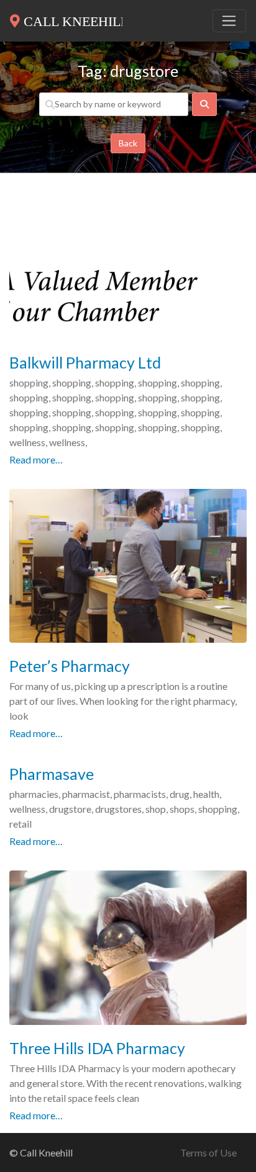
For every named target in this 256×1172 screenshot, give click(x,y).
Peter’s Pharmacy (69, 665)
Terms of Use (208, 1152)
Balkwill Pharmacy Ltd (85, 362)
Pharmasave (51, 773)
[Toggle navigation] (229, 21)
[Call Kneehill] (66, 18)
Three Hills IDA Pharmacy (97, 1048)
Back (128, 143)
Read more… (36, 459)
